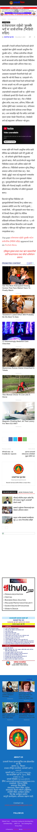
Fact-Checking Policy (27, 824)
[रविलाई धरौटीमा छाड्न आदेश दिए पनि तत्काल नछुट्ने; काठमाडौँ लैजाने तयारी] (7, 500)
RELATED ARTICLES (9, 492)
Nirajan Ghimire (27, 829)
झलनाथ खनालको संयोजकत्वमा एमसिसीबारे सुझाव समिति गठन (28, 454)
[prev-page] (3, 527)
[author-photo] (18, 474)
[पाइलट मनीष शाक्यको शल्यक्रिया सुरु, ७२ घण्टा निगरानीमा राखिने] (7, 520)
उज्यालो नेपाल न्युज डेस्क (9, 37)
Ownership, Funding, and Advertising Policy (22, 821)
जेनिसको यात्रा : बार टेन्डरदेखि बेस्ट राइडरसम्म (9, 453)
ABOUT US (17, 824)
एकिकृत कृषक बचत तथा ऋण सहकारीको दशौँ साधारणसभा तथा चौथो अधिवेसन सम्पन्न (19, 254)
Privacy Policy (18, 826)
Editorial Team (6, 821)
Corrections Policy (7, 824)
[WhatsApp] (25, 439)
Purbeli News (11, 245)
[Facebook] (11, 439)
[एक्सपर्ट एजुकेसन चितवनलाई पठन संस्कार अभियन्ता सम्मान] (7, 510)
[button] (3, 3)
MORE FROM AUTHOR (26, 492)
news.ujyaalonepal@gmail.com (18, 805)
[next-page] (6, 527)
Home (4, 19)
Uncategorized (12, 19)
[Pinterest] (20, 439)
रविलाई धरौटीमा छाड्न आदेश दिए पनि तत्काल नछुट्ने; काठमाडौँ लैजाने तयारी (23, 500)
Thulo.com (16, 829)
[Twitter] (15, 439)
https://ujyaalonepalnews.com (18, 480)
